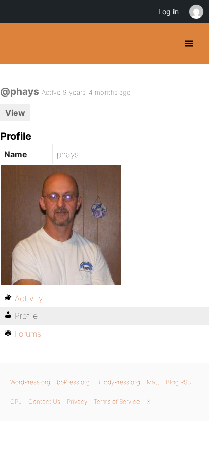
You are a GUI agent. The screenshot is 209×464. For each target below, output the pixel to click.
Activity (29, 298)
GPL (16, 401)
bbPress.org (73, 382)
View (15, 113)
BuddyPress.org (16, 43)
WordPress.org (30, 382)
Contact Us (44, 401)
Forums (28, 334)
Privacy (77, 401)
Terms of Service (117, 401)
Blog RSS (178, 382)
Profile (26, 316)
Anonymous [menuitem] (196, 11)
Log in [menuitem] (168, 11)
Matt (153, 382)
